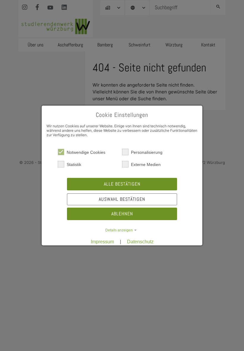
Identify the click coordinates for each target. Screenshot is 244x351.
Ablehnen (122, 214)
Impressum (102, 241)
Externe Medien (146, 164)
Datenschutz (140, 241)
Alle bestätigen (122, 184)
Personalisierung (146, 152)
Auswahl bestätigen (122, 199)
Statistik (74, 164)
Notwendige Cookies (86, 152)
